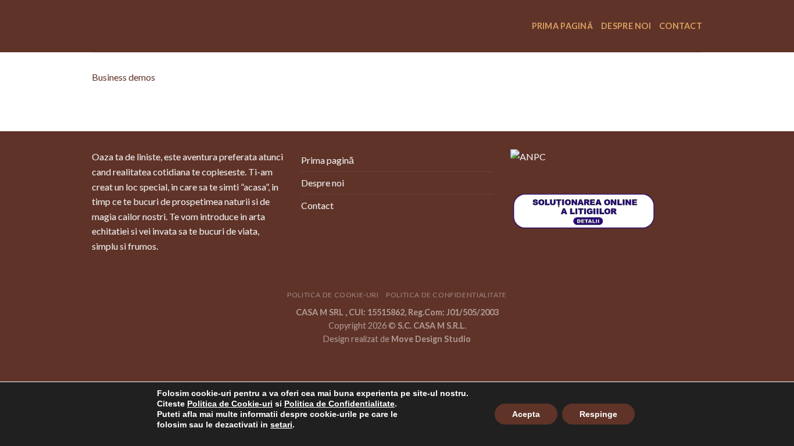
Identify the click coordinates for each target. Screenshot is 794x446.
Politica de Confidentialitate (446, 294)
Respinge (598, 414)
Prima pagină (562, 26)
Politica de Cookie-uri (332, 294)
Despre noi (626, 26)
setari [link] (281, 424)
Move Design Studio (431, 339)
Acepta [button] (526, 414)
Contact (680, 26)
